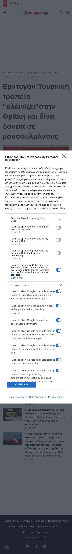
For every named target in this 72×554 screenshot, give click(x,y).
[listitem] (36, 219)
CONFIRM (21, 384)
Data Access (36, 397)
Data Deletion (16, 397)
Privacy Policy (55, 397)
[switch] (58, 228)
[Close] (65, 157)
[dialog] (36, 276)
